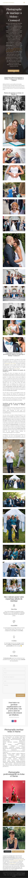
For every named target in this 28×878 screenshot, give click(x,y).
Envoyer (20, 695)
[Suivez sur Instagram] (15, 721)
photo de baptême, (13, 861)
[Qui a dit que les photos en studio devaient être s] (14, 791)
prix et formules (17, 48)
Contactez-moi (13, 70)
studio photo (13, 863)
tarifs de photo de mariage (10, 363)
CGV (5, 875)
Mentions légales (21, 873)
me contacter (17, 368)
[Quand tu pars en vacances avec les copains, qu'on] (14, 815)
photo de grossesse (19, 859)
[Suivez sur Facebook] (13, 721)
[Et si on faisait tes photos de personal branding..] (14, 838)
